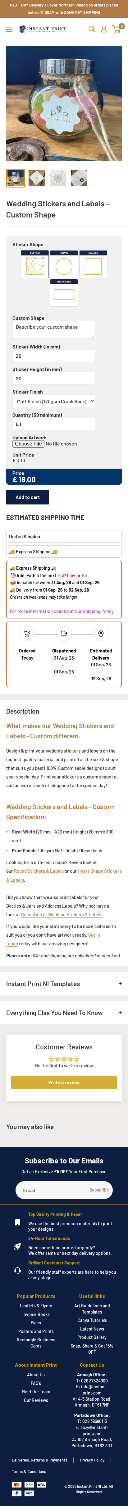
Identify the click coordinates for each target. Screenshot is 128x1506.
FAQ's (36, 1383)
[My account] (104, 29)
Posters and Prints (36, 1331)
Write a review (64, 1082)
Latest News (92, 1328)
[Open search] (92, 29)
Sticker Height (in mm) (37, 369)
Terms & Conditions (29, 1471)
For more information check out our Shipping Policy (62, 611)
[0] (117, 29)
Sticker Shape (27, 244)
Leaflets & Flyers (36, 1305)
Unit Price (23, 455)
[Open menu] (9, 29)
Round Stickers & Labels (39, 871)
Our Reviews (36, 1400)
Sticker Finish (27, 391)
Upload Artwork (29, 437)
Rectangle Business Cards (36, 1342)
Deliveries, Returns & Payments (39, 1459)
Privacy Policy (92, 1459)
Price (18, 473)
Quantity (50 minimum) (37, 415)
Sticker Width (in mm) (36, 346)
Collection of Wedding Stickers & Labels (62, 914)
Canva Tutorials (92, 1320)
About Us (36, 1374)
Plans (36, 1322)
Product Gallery (92, 1337)
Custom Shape (28, 318)
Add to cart (28, 497)
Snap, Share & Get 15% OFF (92, 1349)
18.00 (27, 479)
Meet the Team (36, 1391)
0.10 (20, 460)
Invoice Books (36, 1314)
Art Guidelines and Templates (92, 1308)
